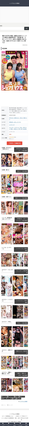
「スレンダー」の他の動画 (21, 271)
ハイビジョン (16, 127)
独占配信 (25, 129)
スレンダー (11, 127)
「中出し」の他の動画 (21, 323)
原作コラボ (23, 396)
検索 (1, 25)
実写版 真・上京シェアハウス (15, 122)
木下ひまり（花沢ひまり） (14, 117)
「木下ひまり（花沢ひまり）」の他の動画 (21, 149)
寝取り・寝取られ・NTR (15, 129)
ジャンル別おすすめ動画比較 (7, 418)
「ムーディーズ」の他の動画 (21, 249)
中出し (21, 127)
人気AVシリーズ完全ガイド (21, 416)
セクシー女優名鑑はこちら (7, 416)
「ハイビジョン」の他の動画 (21, 301)
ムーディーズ (11, 124)
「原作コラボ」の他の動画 (21, 352)
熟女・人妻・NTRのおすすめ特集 (21, 419)
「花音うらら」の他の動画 (20, 198)
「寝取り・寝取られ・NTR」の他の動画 (21, 374)
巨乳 (22, 129)
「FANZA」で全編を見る (14, 143)
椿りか (21, 117)
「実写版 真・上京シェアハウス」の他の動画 (21, 219)
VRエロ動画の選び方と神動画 (14, 421)
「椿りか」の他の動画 (21, 171)
